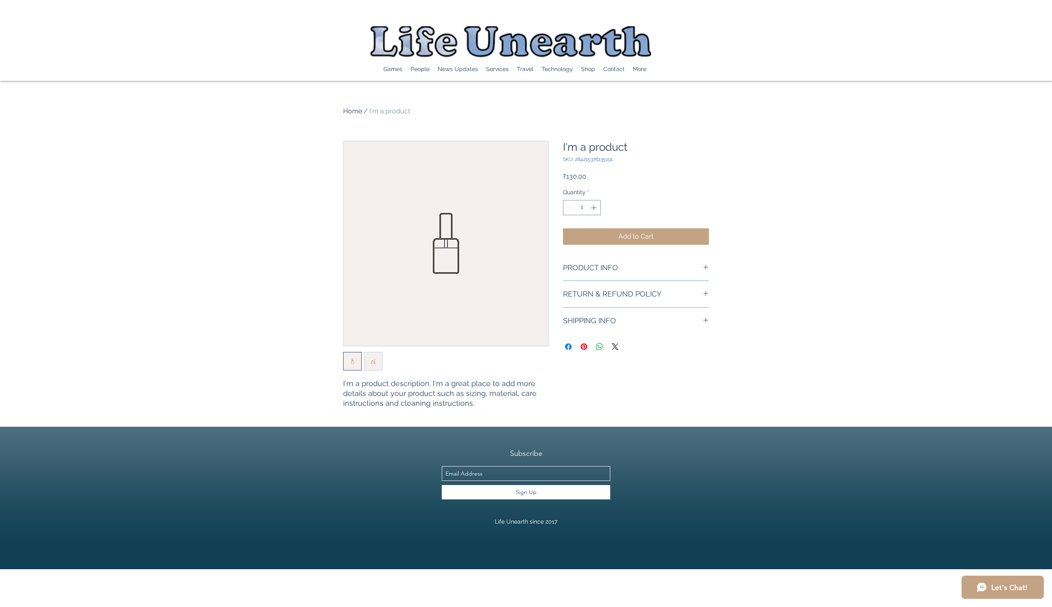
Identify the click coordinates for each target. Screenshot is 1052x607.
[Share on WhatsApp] (599, 347)
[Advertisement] (149, 587)
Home (352, 111)
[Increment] (594, 207)
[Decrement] (569, 207)
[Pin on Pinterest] (584, 347)
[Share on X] (615, 347)
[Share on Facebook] (568, 347)
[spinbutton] (581, 207)
